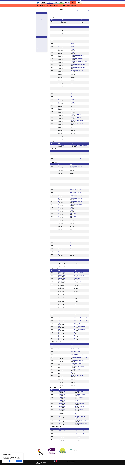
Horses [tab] (38, 15)
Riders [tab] (38, 13)
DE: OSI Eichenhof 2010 (77, 281)
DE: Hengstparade (74, 90)
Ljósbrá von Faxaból (61, 272)
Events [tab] (38, 17)
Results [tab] (52, 15)
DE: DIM (72, 43)
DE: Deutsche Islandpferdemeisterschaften (78, 76)
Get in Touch (80, 0)
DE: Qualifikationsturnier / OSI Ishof (77, 120)
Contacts (41, 5)
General (37, 5)
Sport (73, 2)
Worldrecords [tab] (39, 48)
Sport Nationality (56, 5)
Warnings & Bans (73, 5)
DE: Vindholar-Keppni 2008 (80, 433)
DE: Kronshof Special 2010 (78, 284)
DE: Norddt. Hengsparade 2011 (79, 275)
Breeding (55, 2)
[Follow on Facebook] (54, 461)
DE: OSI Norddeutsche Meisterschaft (77, 37)
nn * (61, 21)
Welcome (43, 2)
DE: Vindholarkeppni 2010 (78, 278)
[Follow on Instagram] (56, 461)
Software (68, 5)
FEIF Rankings (63, 5)
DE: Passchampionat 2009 (78, 287)
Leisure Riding (67, 2)
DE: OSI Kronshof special (78, 323)
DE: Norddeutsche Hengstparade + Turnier (78, 64)
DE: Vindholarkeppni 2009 (79, 409)
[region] (12, 458)
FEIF (49, 2)
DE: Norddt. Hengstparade (78, 272)
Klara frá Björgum (61, 145)
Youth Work (79, 2)
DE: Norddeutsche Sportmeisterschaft (77, 55)
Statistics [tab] (38, 50)
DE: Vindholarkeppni (79, 436)
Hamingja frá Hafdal (61, 287)
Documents (46, 5)
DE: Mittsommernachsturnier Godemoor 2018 (79, 145)
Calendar (76, 0)
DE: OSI (71, 207)
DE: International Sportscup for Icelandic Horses (79, 61)
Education (61, 2)
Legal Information (85, 0)
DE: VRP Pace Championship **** (76, 369)
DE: (80, 21)
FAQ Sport (51, 5)
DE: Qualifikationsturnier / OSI (76, 114)
